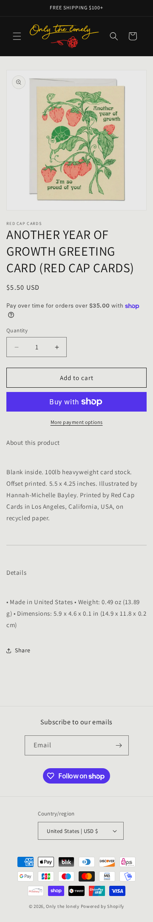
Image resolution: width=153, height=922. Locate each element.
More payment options (77, 422)
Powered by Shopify (103, 906)
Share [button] (23, 650)
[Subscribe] (119, 745)
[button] (17, 36)
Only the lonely (62, 906)
